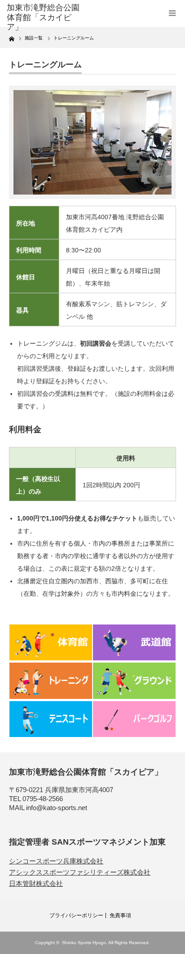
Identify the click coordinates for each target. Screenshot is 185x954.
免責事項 (120, 915)
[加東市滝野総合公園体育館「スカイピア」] (44, 17)
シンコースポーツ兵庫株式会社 (56, 861)
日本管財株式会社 (36, 883)
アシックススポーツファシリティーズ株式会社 (79, 872)
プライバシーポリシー (76, 915)
